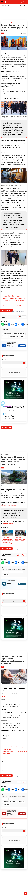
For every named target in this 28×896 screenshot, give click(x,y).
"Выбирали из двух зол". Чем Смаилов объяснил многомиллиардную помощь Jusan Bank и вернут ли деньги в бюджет (15, 303)
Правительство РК (14, 336)
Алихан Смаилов (7, 333)
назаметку (13, 653)
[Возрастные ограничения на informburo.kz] (20, 2)
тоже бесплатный (8, 523)
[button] (23, 5)
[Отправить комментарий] (24, 363)
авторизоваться (12, 359)
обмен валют (7, 804)
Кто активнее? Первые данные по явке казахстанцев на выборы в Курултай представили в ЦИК (7, 540)
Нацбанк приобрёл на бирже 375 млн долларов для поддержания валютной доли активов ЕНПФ (14, 747)
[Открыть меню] (2, 2)
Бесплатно (6, 574)
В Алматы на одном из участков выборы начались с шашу (20, 539)
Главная (2, 9)
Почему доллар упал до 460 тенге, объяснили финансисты (15, 752)
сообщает (9, 66)
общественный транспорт (16, 571)
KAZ (26, 1)
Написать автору (23, 33)
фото (12, 22)
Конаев (22, 336)
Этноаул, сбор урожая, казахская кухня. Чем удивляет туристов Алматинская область (14, 299)
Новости (8, 9)
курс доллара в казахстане (10, 801)
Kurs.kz (3, 696)
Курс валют (21, 801)
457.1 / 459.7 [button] (6, 5)
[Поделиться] (25, 893)
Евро (11, 798)
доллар (5, 798)
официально (13, 454)
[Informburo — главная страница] (9, 2)
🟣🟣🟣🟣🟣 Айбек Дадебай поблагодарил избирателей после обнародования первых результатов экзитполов (14, 407)
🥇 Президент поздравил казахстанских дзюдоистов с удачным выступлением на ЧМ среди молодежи (14, 415)
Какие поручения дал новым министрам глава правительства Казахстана (14, 295)
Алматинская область (19, 333)
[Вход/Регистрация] (23, 2)
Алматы (5, 336)
